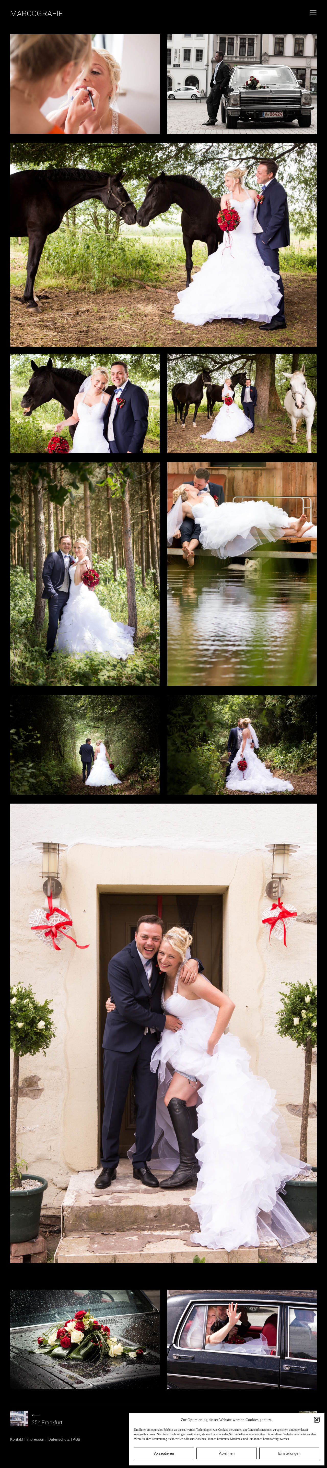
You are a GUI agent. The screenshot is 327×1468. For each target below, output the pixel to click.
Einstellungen (289, 1453)
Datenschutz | (61, 1439)
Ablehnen (227, 1453)
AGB (76, 1439)
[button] (316, 1419)
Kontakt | (18, 1439)
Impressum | (37, 1439)
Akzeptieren (164, 1453)
